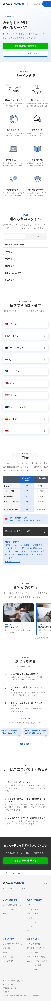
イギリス (30, 905)
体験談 (5, 914)
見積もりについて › (12, 562)
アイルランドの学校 (35, 948)
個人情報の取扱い (9, 984)
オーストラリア (33, 914)
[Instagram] (45, 883)
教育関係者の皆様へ (10, 988)
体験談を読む (25, 744)
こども (36, 236)
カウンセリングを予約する (25, 53)
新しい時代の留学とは (12, 905)
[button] (46, 4)
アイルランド (32, 909)
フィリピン (31, 922)
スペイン (30, 927)
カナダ (30, 918)
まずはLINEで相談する (25, 46)
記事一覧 (6, 948)
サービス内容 (8, 909)
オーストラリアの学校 (36, 957)
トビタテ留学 (8, 961)
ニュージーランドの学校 (37, 961)
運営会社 (6, 992)
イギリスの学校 (33, 944)
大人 (15, 236)
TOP (5, 873)
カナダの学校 (32, 952)
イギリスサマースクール (13, 944)
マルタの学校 (32, 970)
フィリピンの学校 (34, 965)
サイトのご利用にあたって (13, 981)
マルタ (30, 931)
